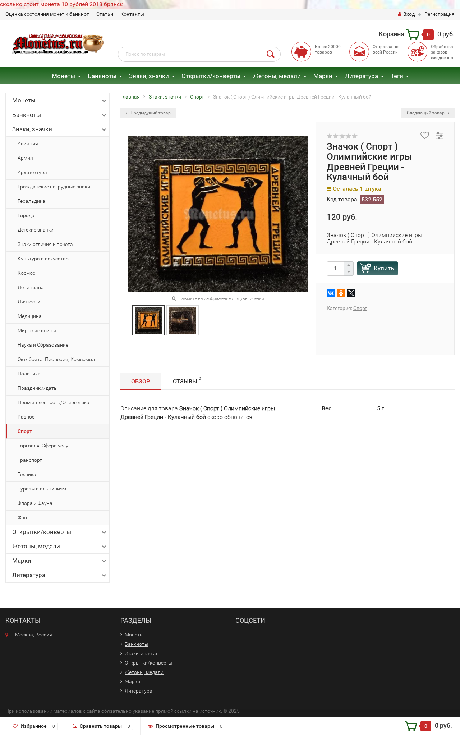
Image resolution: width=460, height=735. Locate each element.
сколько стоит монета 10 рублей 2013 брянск (61, 4)
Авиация (28, 143)
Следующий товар (426, 112)
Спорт (25, 431)
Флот (23, 517)
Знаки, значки (149, 75)
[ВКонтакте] (331, 293)
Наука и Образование (43, 345)
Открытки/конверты (210, 75)
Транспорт (30, 460)
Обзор (140, 381)
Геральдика (31, 201)
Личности (29, 302)
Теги (397, 75)
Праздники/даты (38, 388)
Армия (25, 158)
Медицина (30, 316)
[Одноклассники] (341, 293)
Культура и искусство (43, 258)
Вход (409, 14)
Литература (361, 75)
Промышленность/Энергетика (53, 402)
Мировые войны (37, 330)
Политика (29, 373)
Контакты (132, 14)
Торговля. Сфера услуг (44, 445)
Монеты (63, 75)
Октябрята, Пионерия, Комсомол (56, 359)
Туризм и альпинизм (42, 489)
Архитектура (32, 172)
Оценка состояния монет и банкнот (47, 14)
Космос (26, 273)
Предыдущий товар (150, 112)
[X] (351, 293)
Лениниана (31, 287)
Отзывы (187, 380)
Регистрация (439, 14)
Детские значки (36, 230)
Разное (26, 417)
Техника (27, 474)
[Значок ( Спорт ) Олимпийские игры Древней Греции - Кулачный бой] (148, 319)
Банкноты (102, 75)
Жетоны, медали (277, 75)
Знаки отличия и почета (45, 244)
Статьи (104, 14)
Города (26, 215)
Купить (384, 268)
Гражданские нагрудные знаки (54, 187)
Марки (322, 75)
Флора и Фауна (35, 503)
